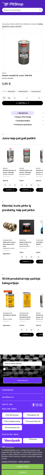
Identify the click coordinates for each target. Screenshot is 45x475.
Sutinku (22, 472)
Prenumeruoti (22, 380)
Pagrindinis (5, 24)
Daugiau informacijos (9, 461)
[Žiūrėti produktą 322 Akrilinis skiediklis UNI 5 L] (26, 300)
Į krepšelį (21, 103)
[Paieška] (40, 10)
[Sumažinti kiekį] (14, 98)
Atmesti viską (22, 467)
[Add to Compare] (9, 98)
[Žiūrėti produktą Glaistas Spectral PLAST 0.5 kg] (26, 227)
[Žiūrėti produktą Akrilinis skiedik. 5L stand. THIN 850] (10, 155)
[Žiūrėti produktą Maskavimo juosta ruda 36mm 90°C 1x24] (10, 227)
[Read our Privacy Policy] (40, 372)
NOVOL (4, 73)
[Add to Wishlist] (4, 98)
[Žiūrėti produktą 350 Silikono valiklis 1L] (10, 300)
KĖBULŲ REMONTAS (16, 24)
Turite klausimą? (36, 91)
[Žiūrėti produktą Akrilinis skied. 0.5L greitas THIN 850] (26, 155)
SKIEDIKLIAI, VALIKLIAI (30, 24)
